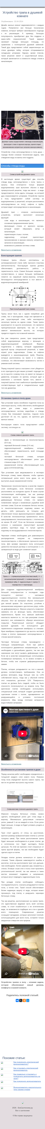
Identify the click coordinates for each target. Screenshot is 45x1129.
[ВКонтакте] (17, 1000)
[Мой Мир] (27, 1000)
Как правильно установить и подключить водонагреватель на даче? (27, 1076)
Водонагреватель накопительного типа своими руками (27, 1088)
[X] (20, 1000)
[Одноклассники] (24, 1000)
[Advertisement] (22, 89)
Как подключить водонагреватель (27, 1081)
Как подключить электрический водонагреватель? (26, 1063)
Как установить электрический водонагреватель (26, 1069)
